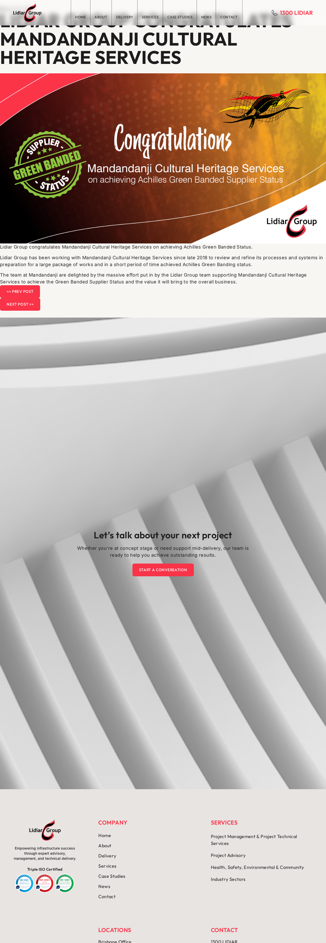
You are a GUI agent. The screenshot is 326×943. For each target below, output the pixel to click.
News (206, 17)
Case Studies (180, 17)
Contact (229, 17)
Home (80, 17)
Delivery (124, 17)
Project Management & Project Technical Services (254, 839)
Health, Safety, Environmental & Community (257, 867)
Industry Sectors (228, 879)
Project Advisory (228, 855)
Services (150, 17)
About (100, 17)
